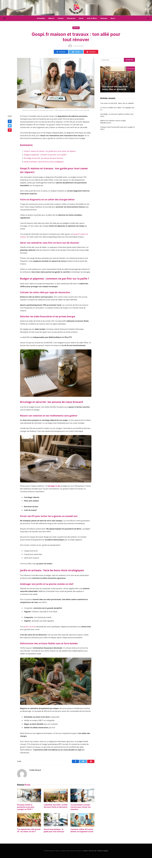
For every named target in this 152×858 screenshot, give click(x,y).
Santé (81, 18)
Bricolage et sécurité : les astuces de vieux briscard (43, 158)
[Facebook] (10, 121)
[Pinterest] (10, 130)
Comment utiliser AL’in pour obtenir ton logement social (81, 830)
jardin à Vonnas (30, 626)
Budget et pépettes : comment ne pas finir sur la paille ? (45, 155)
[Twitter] (10, 125)
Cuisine (60, 18)
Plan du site (92, 851)
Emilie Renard (35, 770)
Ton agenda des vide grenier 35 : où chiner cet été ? (29, 830)
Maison (51, 18)
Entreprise (71, 18)
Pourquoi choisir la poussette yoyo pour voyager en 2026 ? (25, 807)
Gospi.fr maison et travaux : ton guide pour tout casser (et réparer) (50, 151)
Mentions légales (103, 851)
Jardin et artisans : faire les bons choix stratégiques (44, 162)
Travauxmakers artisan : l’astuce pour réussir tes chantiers (80, 807)
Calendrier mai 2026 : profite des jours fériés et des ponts (56, 806)
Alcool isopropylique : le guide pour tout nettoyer (54, 830)
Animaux (103, 18)
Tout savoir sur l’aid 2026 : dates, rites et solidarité (115, 88)
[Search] (148, 18)
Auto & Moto (92, 18)
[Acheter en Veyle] (76, 7)
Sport (113, 18)
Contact (85, 851)
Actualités (41, 18)
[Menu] (4, 18)
